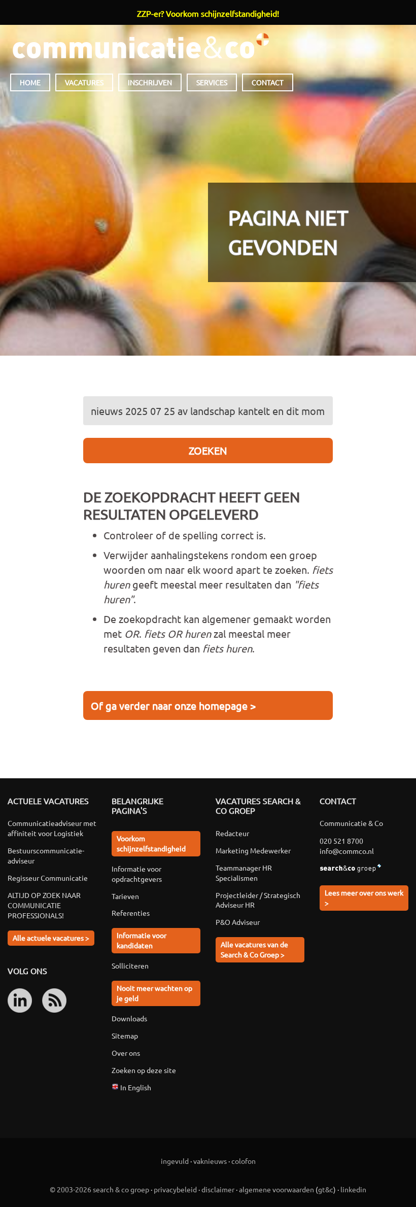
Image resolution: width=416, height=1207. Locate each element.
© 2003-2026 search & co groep (99, 1189)
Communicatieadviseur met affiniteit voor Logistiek (52, 828)
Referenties (131, 912)
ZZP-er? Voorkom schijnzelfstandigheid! (208, 13)
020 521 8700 (341, 840)
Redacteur (232, 833)
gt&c (325, 1189)
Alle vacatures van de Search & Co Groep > (254, 949)
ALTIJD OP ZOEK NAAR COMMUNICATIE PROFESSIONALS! (44, 905)
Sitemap (125, 1035)
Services (211, 82)
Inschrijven (150, 82)
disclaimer (217, 1189)
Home (30, 82)
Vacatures (84, 82)
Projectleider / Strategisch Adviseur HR (258, 900)
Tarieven (125, 896)
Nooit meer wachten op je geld (154, 993)
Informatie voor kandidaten (141, 940)
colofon (243, 1160)
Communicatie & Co (140, 45)
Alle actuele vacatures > (51, 937)
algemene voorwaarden (276, 1189)
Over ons (126, 1052)
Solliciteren (130, 965)
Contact (268, 82)
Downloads (129, 1018)
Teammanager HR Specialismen (244, 872)
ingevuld (175, 1160)
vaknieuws (210, 1160)
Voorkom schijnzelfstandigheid (151, 843)
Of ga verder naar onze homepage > (173, 705)
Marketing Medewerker (253, 850)
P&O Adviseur (238, 921)
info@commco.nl (347, 850)
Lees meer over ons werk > (364, 897)
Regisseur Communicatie (48, 877)
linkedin (353, 1189)
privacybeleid (175, 1189)
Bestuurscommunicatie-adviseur (46, 855)
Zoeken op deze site (144, 1070)
